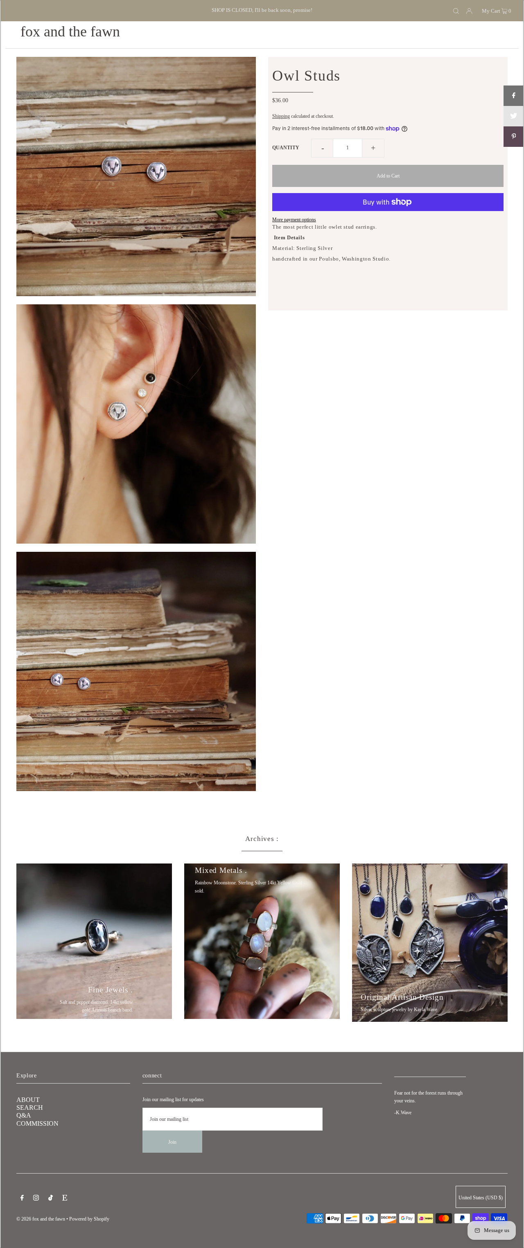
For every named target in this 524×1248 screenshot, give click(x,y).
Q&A (23, 1115)
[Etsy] (64, 1199)
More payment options (294, 220)
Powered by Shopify (89, 1219)
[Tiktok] (50, 1199)
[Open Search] (456, 10)
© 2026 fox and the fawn (40, 1219)
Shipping (281, 116)
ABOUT (28, 1099)
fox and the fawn (70, 31)
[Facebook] (22, 1199)
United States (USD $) (480, 1198)
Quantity (285, 148)
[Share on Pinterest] (514, 136)
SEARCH (29, 1107)
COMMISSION (37, 1123)
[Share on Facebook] (514, 95)
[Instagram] (36, 1199)
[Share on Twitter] (514, 116)
